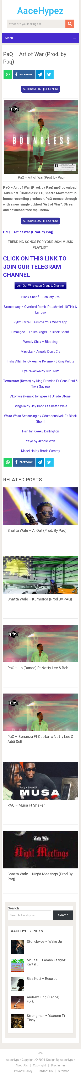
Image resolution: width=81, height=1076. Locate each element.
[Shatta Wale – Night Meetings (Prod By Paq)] (40, 849)
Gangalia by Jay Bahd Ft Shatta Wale (40, 406)
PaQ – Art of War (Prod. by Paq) (28, 232)
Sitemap (63, 1071)
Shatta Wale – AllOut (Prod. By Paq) (36, 530)
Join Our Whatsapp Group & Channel (40, 285)
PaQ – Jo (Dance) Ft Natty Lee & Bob (37, 668)
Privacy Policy (23, 1071)
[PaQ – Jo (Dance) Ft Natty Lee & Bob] (40, 643)
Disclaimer (58, 1065)
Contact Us (45, 1071)
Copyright (39, 1065)
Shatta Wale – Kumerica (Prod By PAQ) (39, 599)
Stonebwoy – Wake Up (44, 941)
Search (13, 908)
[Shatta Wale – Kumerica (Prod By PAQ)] (40, 575)
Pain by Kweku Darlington (40, 431)
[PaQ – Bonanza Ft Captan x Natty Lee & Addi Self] (40, 712)
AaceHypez (40, 10)
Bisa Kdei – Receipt (42, 978)
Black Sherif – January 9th (40, 297)
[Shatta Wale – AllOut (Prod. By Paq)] (40, 506)
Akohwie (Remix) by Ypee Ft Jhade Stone (40, 396)
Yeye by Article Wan (40, 441)
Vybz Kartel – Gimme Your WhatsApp (40, 322)
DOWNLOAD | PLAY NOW (42, 89)
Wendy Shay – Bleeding (40, 342)
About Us (22, 1065)
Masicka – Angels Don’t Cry (40, 352)
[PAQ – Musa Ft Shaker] (40, 781)
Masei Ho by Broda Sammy (40, 451)
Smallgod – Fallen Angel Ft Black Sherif (40, 332)
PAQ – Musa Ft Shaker (26, 805)
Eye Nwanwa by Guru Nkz (40, 371)
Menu (9, 38)
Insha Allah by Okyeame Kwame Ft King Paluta (40, 361)
